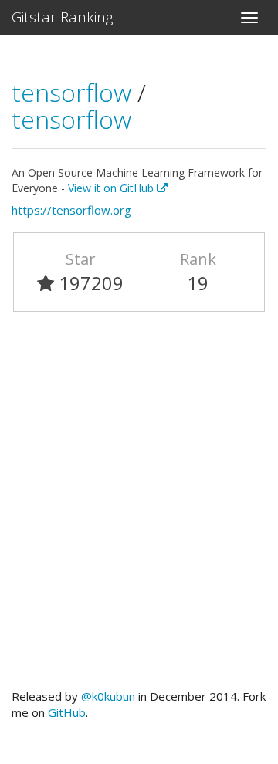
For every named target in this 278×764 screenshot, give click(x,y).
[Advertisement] (139, 507)
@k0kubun (108, 696)
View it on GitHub (112, 188)
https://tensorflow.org (71, 210)
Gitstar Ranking (63, 17)
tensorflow (74, 92)
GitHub (67, 712)
